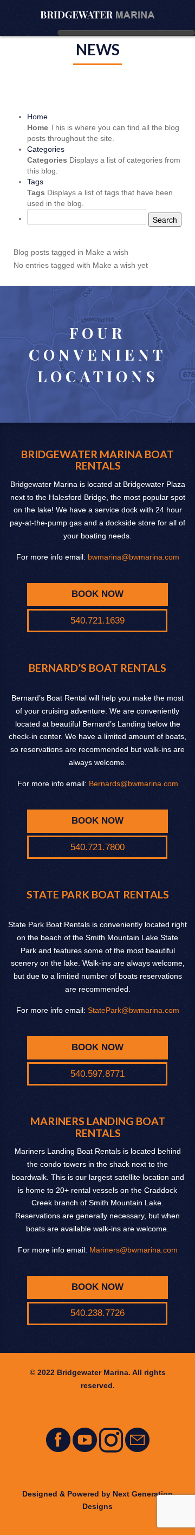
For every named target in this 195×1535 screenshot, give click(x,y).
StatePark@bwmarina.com (133, 1010)
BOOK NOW (97, 594)
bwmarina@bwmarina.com (133, 557)
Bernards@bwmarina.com (133, 783)
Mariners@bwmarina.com (133, 1249)
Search (165, 219)
